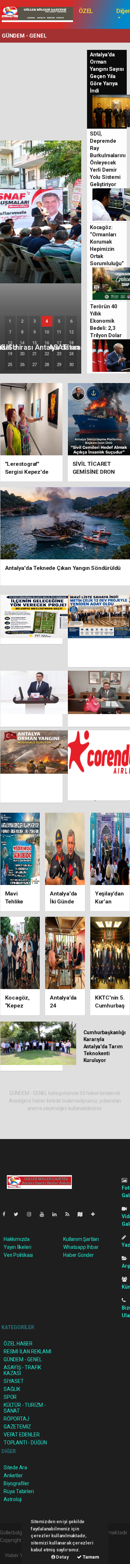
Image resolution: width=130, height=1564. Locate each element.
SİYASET (14, 1381)
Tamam (90, 1557)
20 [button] (22, 353)
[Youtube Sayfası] (45, 1214)
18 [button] (71, 342)
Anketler (13, 1475)
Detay (62, 1557)
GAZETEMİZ (17, 1427)
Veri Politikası (18, 1255)
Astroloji (13, 1499)
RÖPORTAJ (16, 1419)
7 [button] (10, 332)
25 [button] (10, 364)
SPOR (10, 1397)
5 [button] (59, 321)
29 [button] (59, 364)
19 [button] (10, 353)
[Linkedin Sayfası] (57, 1214)
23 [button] (59, 353)
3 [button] (34, 321)
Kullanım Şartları (81, 1239)
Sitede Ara (15, 1467)
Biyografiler (16, 1483)
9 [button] (34, 332)
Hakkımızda (17, 1239)
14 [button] (22, 342)
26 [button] (22, 364)
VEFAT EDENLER (22, 1435)
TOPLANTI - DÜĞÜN (25, 1442)
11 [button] (59, 332)
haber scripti (114, 1540)
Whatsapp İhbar (80, 1247)
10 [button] (46, 332)
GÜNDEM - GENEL (23, 1359)
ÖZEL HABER (87, 14)
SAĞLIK (12, 1389)
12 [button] (71, 332)
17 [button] (59, 342)
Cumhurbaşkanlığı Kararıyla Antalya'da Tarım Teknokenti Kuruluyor (104, 1046)
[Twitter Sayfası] (19, 1214)
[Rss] (70, 1214)
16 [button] (46, 342)
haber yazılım (15, 1548)
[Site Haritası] (83, 1214)
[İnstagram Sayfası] (32, 1214)
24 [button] (71, 353)
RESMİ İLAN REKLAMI (27, 1351)
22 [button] (46, 353)
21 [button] (34, 353)
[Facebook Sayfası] (7, 1214)
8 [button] (22, 332)
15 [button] (34, 342)
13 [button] (10, 342)
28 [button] (46, 364)
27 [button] (34, 364)
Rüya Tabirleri (19, 1491)
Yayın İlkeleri (17, 1247)
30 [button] (71, 364)
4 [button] (47, 321)
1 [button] (10, 321)
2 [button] (22, 321)
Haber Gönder (78, 1255)
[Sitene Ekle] (96, 1214)
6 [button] (71, 321)
